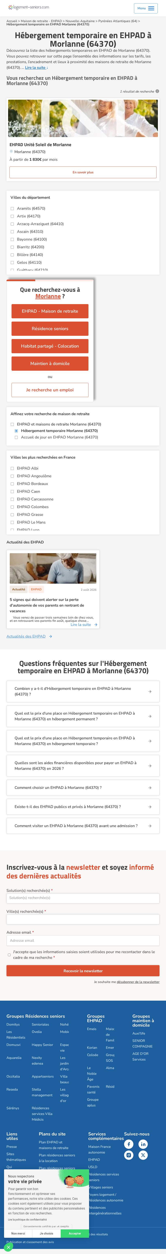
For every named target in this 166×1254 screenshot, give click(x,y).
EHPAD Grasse (30, 514)
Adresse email (18, 932)
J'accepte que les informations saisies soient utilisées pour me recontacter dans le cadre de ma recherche (84, 954)
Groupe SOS (111, 1058)
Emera (111, 1047)
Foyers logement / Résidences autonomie (105, 1197)
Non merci (18, 1233)
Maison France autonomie (99, 1149)
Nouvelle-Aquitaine (80, 21)
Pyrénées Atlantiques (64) (117, 21)
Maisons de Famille (112, 1035)
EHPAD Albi (27, 468)
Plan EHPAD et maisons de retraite (53, 1145)
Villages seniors (100, 1187)
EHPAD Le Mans (31, 522)
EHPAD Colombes (33, 507)
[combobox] (83, 898)
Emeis (91, 1029)
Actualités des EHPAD (26, 636)
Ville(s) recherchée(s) (24, 911)
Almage (112, 1068)
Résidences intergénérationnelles (104, 1210)
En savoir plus (83, 172)
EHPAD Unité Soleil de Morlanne (40, 144)
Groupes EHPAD (96, 1018)
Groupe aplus (93, 1102)
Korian (92, 1047)
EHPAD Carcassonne (35, 499)
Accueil (11, 21)
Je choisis (46, 1233)
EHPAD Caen (28, 491)
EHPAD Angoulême (34, 476)
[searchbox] (83, 898)
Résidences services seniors (103, 1177)
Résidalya (113, 1086)
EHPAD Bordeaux (32, 483)
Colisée (92, 1055)
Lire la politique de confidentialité (27, 1219)
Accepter (75, 1233)
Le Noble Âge (92, 1074)
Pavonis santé (93, 1089)
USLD (92, 1167)
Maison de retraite (34, 21)
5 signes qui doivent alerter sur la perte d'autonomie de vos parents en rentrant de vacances (47, 605)
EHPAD (56, 21)
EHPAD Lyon (28, 530)
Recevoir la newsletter (83, 971)
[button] (8, 1247)
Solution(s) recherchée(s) (28, 890)
